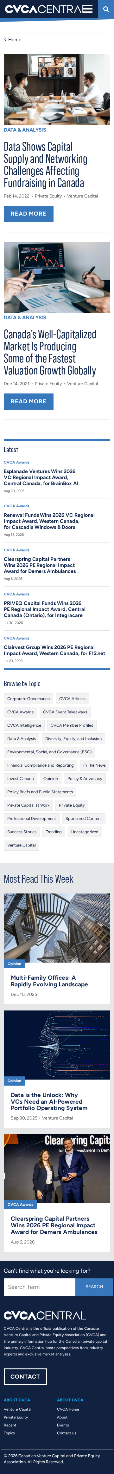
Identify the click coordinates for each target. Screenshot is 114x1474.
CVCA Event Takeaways (65, 712)
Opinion (50, 778)
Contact (25, 1376)
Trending (54, 831)
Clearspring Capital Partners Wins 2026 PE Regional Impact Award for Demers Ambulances (40, 565)
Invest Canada (20, 778)
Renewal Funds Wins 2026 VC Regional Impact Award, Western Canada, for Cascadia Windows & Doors (49, 521)
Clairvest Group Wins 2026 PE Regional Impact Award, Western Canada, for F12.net (54, 650)
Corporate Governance (28, 698)
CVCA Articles (72, 698)
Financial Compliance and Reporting (40, 765)
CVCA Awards (16, 462)
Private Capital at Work (28, 805)
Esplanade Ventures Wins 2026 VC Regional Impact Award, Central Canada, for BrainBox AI (41, 477)
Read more (29, 213)
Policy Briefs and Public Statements (40, 791)
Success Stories (21, 831)
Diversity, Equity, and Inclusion (73, 738)
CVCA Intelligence (24, 725)
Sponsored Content (84, 818)
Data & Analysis (25, 130)
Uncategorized (84, 831)
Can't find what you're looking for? (47, 1270)
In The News (94, 765)
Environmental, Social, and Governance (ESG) (49, 752)
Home (14, 39)
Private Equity (48, 196)
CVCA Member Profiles (72, 725)
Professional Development (31, 818)
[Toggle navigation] (87, 9)
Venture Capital (82, 196)
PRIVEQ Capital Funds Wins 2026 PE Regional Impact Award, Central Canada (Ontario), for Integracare (45, 609)
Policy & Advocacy (84, 778)
